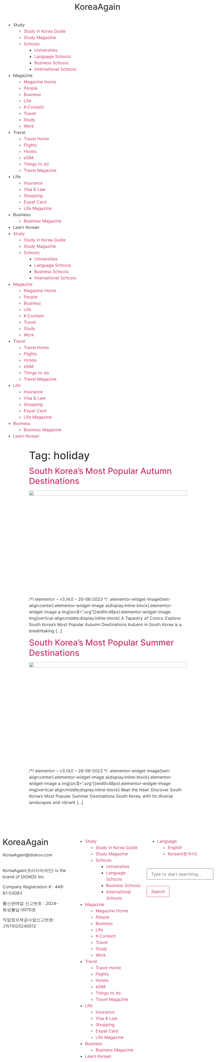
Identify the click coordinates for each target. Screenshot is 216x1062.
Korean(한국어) (182, 853)
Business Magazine (42, 221)
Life (27, 100)
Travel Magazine (40, 170)
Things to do (36, 164)
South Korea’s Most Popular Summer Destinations (101, 647)
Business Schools (51, 62)
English (175, 847)
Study (19, 24)
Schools (32, 43)
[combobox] (180, 874)
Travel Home (36, 138)
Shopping (33, 195)
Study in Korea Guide (45, 31)
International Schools (55, 69)
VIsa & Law (35, 189)
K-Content (34, 107)
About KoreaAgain (21, 941)
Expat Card (35, 202)
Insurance (33, 183)
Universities (45, 50)
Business (32, 94)
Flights (30, 145)
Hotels (30, 151)
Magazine (22, 75)
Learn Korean (26, 227)
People (30, 88)
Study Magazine (40, 37)
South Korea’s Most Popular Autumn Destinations (100, 476)
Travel (30, 113)
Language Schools (52, 56)
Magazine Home (40, 81)
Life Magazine (38, 208)
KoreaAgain (97, 7)
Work (29, 126)
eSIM (28, 157)
